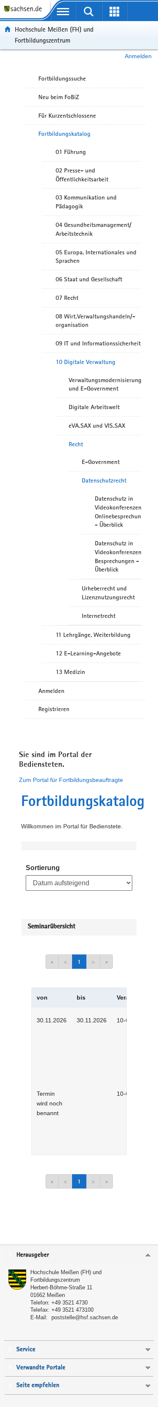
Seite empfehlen (37, 1385)
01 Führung (71, 152)
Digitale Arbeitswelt (94, 407)
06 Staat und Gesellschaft (89, 279)
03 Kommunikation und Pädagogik (86, 202)
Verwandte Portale (40, 1367)
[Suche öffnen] (89, 11)
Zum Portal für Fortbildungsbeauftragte (71, 779)
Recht (76, 444)
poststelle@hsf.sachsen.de (84, 1317)
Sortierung (43, 867)
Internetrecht (98, 616)
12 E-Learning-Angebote (88, 653)
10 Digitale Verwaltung (85, 362)
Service (25, 1349)
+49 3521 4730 (69, 1302)
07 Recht (67, 298)
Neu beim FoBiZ (58, 97)
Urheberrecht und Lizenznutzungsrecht (108, 593)
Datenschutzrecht (104, 480)
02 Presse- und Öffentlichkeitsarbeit (82, 175)
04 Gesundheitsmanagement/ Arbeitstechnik (93, 229)
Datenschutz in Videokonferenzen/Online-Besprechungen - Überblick (118, 556)
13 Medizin (70, 672)
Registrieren (54, 709)
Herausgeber (32, 1255)
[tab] (79, 1255)
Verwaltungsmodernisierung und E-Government (105, 384)
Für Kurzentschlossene (67, 115)
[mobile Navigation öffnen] (63, 11)
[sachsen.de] (25, 13)
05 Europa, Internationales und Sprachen (96, 256)
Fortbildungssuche (62, 78)
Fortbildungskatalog (64, 133)
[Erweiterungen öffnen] (114, 11)
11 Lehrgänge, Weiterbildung (93, 635)
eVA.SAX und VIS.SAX (97, 425)
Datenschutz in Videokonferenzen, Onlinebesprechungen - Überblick (118, 511)
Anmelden (138, 56)
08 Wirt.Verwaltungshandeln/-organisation (95, 321)
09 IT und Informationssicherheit (98, 343)
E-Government (101, 462)
